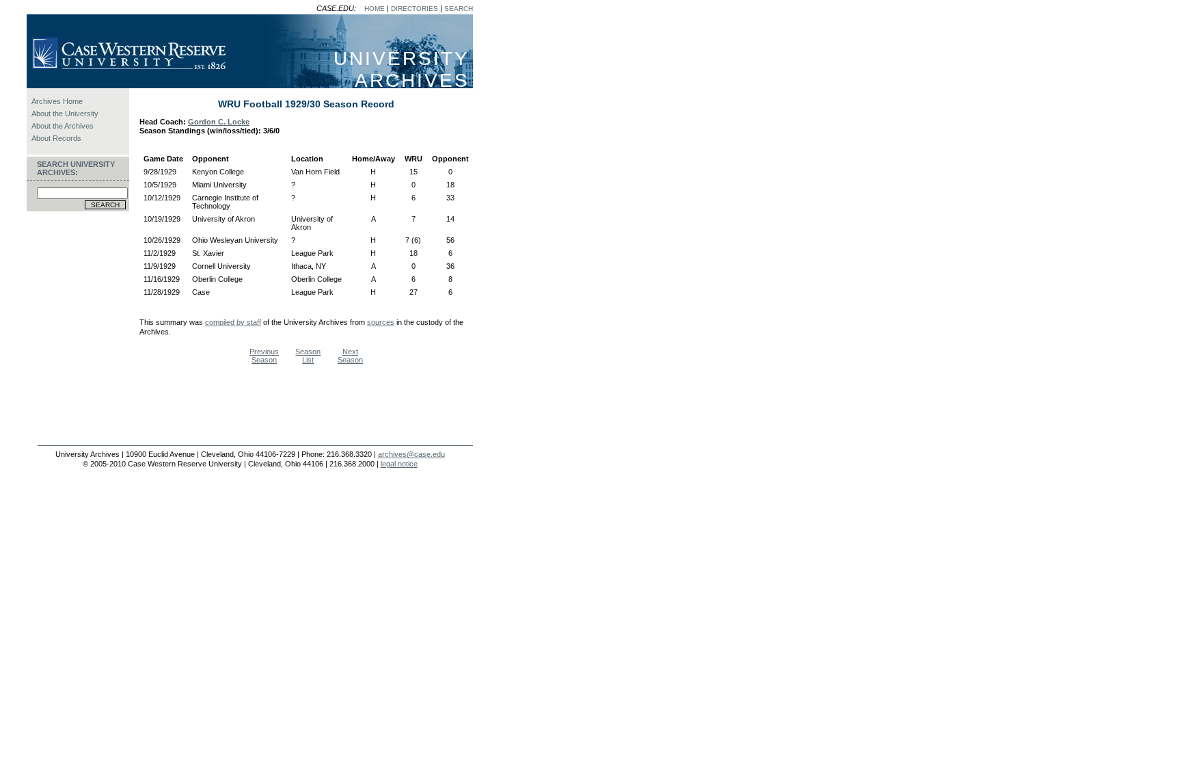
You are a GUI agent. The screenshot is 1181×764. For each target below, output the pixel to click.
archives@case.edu (411, 454)
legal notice (399, 464)
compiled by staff (233, 322)
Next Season (350, 355)
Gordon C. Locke (218, 122)
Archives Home (57, 101)
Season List (308, 355)
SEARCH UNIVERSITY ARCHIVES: (76, 168)
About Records (56, 138)
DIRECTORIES (414, 8)
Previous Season (264, 355)
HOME (374, 8)
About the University (64, 113)
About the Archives (62, 126)
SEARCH (458, 8)
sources (380, 322)
